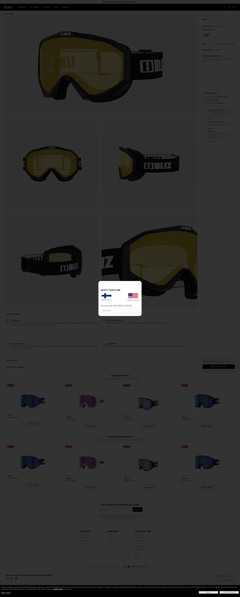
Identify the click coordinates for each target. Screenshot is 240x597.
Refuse (208, 592)
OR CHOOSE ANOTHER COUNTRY (116, 306)
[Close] (139, 284)
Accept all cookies (229, 592)
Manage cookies (6, 592)
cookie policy (57, 589)
